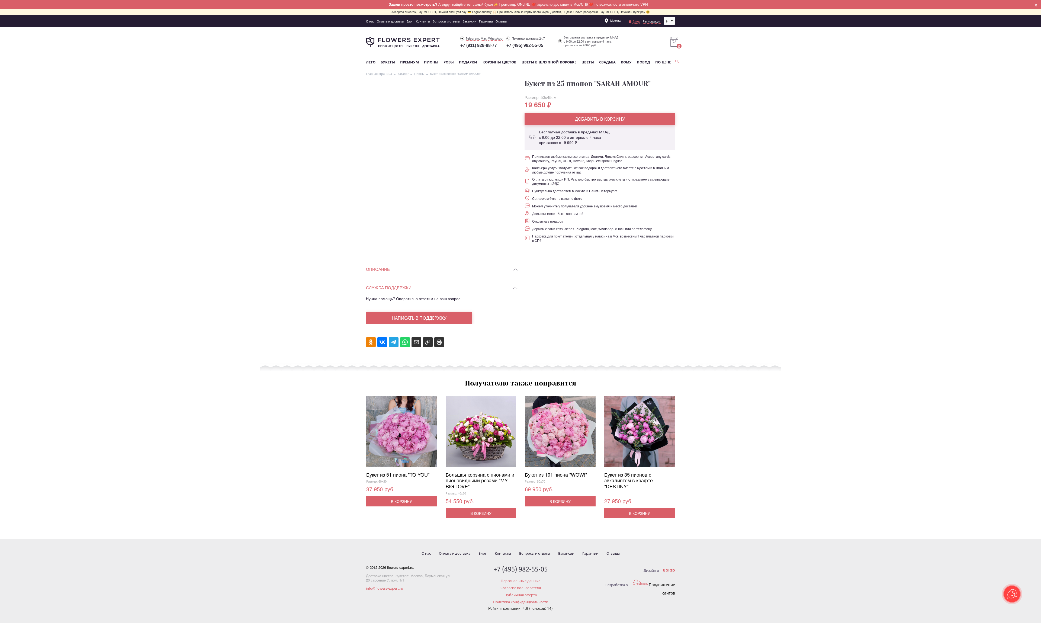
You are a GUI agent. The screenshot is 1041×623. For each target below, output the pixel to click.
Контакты (423, 21)
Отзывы (501, 21)
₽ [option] (667, 21)
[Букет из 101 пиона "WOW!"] (560, 434)
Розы (449, 62)
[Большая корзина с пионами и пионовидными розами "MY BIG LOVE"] (481, 434)
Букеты (388, 62)
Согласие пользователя (520, 587)
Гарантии (486, 21)
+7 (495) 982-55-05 (524, 45)
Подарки (468, 62)
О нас (370, 21)
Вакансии (469, 21)
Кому (626, 62)
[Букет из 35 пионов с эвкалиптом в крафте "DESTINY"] (639, 434)
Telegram (472, 38)
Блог (409, 21)
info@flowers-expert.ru (384, 588)
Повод (643, 62)
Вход (636, 21)
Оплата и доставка (390, 21)
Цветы (587, 62)
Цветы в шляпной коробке (549, 62)
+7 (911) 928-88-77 (478, 45)
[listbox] (669, 21)
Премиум (409, 62)
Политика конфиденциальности (520, 601)
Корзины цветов (499, 62)
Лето (370, 62)
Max (484, 38)
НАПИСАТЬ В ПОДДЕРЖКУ (419, 318)
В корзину (401, 501)
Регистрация (652, 21)
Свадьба (607, 62)
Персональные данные (520, 580)
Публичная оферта (521, 594)
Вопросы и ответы (446, 21)
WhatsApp (495, 38)
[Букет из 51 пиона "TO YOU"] (401, 434)
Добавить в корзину (600, 119)
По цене (663, 62)
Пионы (431, 62)
